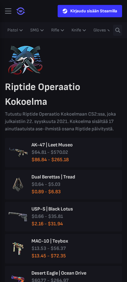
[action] (8, 11)
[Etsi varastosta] (117, 30)
